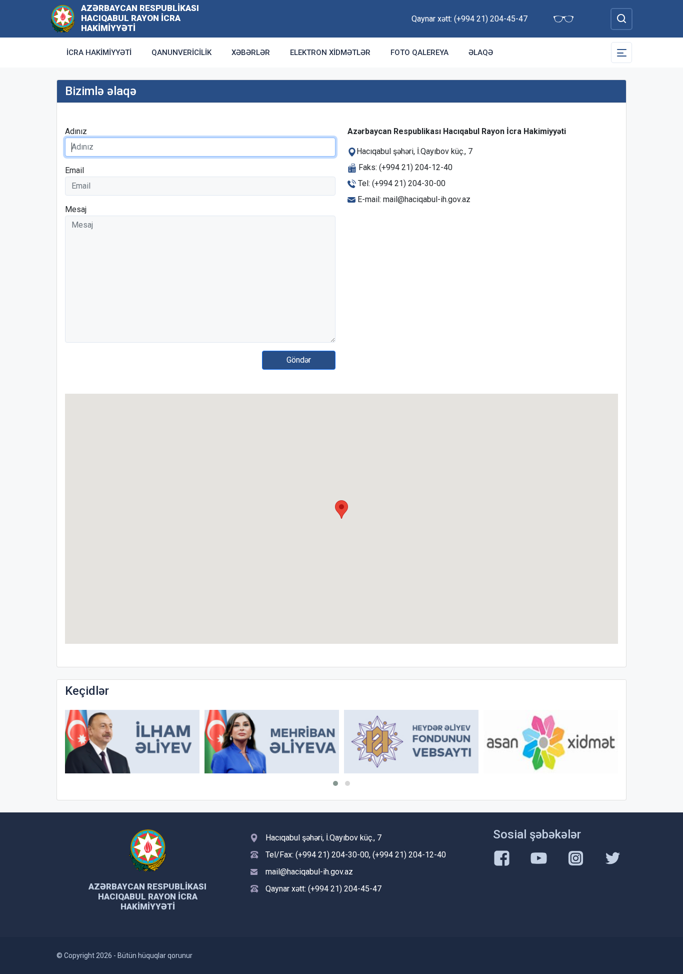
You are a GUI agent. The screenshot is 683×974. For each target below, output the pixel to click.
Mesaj (75, 209)
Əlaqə (480, 52)
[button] (336, 783)
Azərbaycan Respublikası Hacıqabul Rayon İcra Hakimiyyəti (140, 18)
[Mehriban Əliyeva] (133, 741)
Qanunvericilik (182, 52)
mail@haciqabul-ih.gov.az (309, 871)
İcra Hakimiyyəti (99, 52)
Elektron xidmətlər (330, 52)
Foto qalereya (419, 52)
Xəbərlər (251, 52)
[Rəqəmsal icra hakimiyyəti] (551, 741)
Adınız (76, 131)
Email (74, 170)
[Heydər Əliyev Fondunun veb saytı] (272, 741)
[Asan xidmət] (411, 741)
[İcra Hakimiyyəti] (62, 18)
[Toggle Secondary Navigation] (621, 53)
